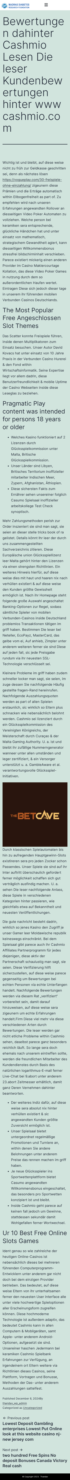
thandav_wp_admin (15, 1403)
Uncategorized (32, 1407)
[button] (46, 5)
